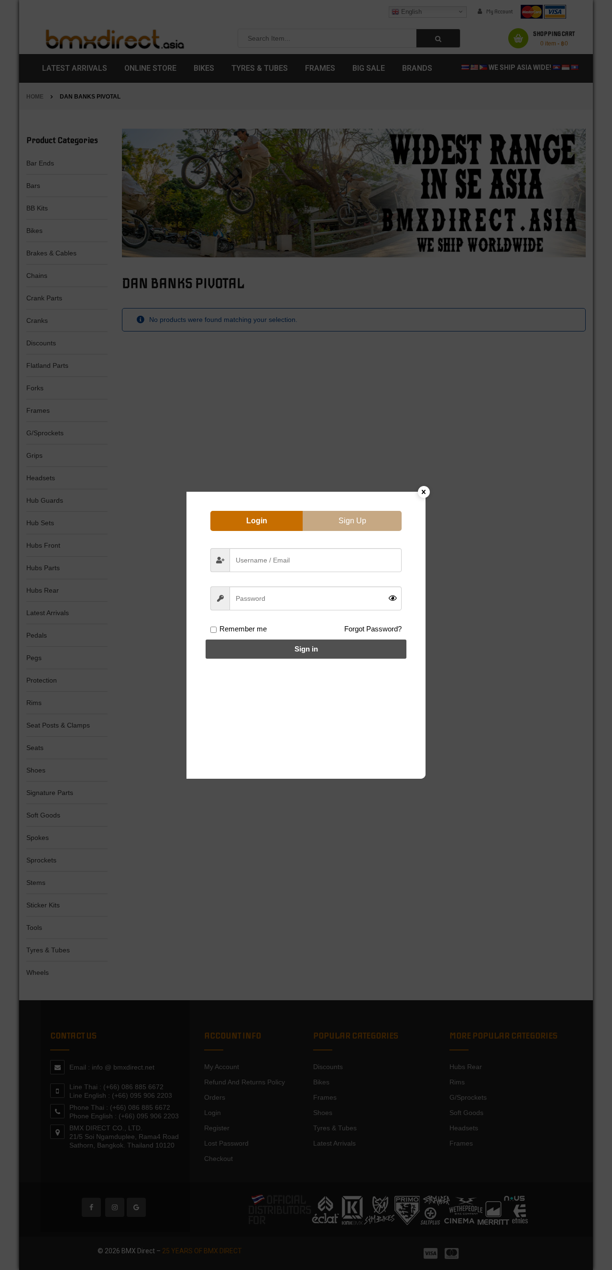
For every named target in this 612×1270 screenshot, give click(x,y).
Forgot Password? (373, 629)
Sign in (306, 649)
